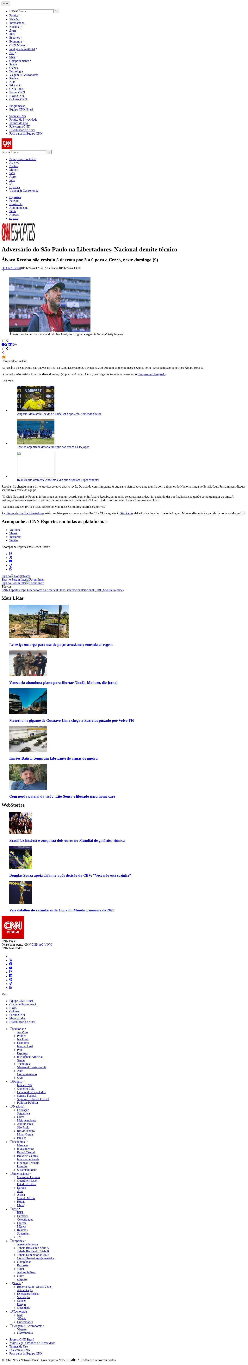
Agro (12, 30)
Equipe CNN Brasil (21, 109)
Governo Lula (25, 1088)
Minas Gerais (25, 1134)
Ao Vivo (22, 1032)
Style (12, 57)
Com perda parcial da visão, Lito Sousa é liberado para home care (62, 796)
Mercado (22, 1145)
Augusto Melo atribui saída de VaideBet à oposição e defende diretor (59, 414)
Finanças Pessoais (28, 1162)
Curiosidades (25, 1322)
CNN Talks (16, 88)
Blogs (12, 1007)
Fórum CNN (17, 92)
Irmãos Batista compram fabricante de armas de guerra (53, 758)
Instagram (15, 536)
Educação (15, 85)
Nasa (20, 1315)
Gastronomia (25, 1333)
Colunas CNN (18, 99)
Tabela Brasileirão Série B (33, 1251)
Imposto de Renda (28, 1159)
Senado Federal (26, 1095)
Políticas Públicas (27, 1102)
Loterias (22, 1166)
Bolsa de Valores (27, 1155)
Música (21, 1226)
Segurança (23, 1113)
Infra (12, 33)
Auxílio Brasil (25, 1124)
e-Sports (22, 1279)
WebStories (13, 805)
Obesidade (23, 1307)
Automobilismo (18, 207)
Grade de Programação (23, 1004)
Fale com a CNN (19, 126)
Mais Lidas (13, 598)
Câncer (21, 1300)
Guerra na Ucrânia (28, 1177)
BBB (20, 1212)
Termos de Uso (18, 123)
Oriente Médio (26, 1198)
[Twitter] (10, 960)
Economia (15, 41)
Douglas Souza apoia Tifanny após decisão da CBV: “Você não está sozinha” (70, 875)
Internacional (17, 22)
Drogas (21, 1304)
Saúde (13, 64)
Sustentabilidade (27, 1169)
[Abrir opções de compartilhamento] (8, 349)
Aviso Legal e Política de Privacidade (32, 1343)
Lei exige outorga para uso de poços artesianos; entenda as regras (61, 645)
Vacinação (23, 1297)
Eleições (14, 19)
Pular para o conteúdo (22, 159)
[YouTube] (10, 968)
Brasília (21, 1138)
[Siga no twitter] (10, 557)
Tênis (12, 211)
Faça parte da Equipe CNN (26, 133)
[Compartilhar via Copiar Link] (15, 345)
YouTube (15, 529)
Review (14, 78)
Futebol (14, 200)
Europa (21, 1187)
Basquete (22, 1265)
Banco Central (26, 1152)
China (20, 1205)
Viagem (22, 1329)
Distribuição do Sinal (22, 130)
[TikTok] (10, 983)
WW (12, 173)
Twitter (13, 540)
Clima (20, 1117)
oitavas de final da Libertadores (25, 513)
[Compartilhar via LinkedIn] (9, 345)
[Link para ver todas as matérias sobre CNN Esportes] (18, 240)
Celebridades (25, 1219)
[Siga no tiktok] (10, 565)
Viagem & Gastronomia (23, 75)
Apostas (14, 214)
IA (11, 183)
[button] (124, 303)
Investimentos (25, 1148)
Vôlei (20, 1268)
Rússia (21, 1201)
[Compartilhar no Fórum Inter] (3, 357)
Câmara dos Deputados (31, 1092)
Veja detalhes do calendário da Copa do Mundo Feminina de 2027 (62, 910)
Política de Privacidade (23, 119)
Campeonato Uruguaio (151, 374)
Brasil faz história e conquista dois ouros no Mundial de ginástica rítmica (67, 840)
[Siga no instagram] (10, 554)
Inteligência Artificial (22, 49)
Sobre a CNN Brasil (21, 1339)
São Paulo (126, 513)
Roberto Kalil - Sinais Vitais (34, 1286)
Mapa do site (17, 1018)
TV (19, 1237)
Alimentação (25, 1290)
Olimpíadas (24, 1261)
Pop (11, 53)
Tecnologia (16, 71)
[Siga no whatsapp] (10, 569)
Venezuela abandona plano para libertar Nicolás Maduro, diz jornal (63, 683)
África (21, 1194)
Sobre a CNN (17, 116)
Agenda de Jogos (27, 1244)
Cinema (22, 1223)
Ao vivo (14, 162)
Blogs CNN (16, 95)
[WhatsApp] (10, 987)
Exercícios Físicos (28, 1293)
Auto (12, 81)
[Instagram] (10, 972)
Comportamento (19, 61)
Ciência (14, 68)
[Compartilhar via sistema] (3, 353)
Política (13, 15)
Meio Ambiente (26, 1120)
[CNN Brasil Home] (23, 148)
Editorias (18, 1028)
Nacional (14, 26)
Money (13, 169)
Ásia (20, 1191)
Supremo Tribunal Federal (33, 1099)
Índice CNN (24, 1085)
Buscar (13, 11)
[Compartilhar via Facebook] (3, 345)
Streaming (23, 1233)
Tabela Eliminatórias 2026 (33, 1254)
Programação (17, 106)
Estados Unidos (26, 1184)
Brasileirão (15, 204)
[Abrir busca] (56, 11)
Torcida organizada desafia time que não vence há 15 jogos (53, 447)
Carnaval (22, 1216)
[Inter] (11, 956)
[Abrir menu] (6, 4)
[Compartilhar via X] (6, 345)
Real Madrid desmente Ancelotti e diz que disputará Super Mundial (58, 480)
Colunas (14, 1011)
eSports (13, 218)
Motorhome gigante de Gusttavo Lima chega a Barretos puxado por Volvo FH (71, 720)
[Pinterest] (10, 980)
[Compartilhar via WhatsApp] (12, 345)
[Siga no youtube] (10, 561)
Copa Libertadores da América (35, 1258)
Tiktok (13, 533)
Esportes (14, 37)
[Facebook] (10, 964)
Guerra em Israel (27, 1180)
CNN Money (17, 45)
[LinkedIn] (10, 976)
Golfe (20, 1275)
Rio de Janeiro (26, 1131)
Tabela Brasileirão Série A (33, 1247)
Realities (22, 1230)
